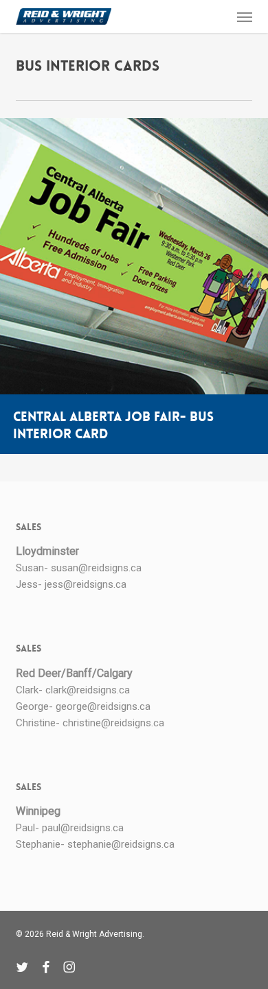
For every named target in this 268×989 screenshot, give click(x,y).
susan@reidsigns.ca (96, 568)
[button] (244, 16)
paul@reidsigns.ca (83, 828)
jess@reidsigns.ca (85, 584)
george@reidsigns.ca (103, 706)
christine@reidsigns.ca (113, 723)
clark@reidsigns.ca (87, 690)
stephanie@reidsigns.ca (121, 844)
